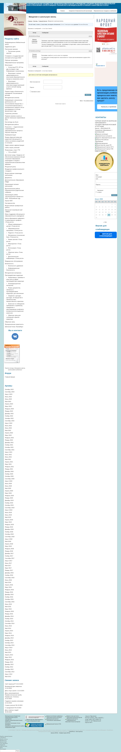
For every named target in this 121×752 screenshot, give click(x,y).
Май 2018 (8, 541)
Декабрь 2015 (9, 594)
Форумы (35, 21)
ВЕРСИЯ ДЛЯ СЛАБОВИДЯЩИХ (105, 235)
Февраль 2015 (9, 611)
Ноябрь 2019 (9, 503)
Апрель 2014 (9, 630)
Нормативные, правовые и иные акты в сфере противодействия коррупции (15, 279)
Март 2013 (8, 657)
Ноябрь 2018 (9, 532)
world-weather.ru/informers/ (15, 369)
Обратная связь (10, 322)
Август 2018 (8, 539)
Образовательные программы (14, 62)
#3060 (90, 51)
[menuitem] (60, 751)
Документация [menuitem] (3, 741)
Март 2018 (8, 546)
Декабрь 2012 (9, 664)
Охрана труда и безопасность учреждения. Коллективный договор (14, 93)
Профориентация (10, 135)
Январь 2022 (9, 440)
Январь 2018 (9, 551)
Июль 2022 (8, 425)
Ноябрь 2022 (9, 416)
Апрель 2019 (9, 519)
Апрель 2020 (9, 491)
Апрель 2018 (9, 544)
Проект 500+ (9, 200)
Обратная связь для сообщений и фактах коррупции (13, 317)
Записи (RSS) (54, 733)
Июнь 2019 (8, 515)
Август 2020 (8, 481)
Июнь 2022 (8, 428)
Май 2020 (8, 488)
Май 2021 (8, 459)
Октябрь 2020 (9, 476)
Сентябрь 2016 (9, 577)
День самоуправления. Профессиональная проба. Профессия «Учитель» (13, 695)
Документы (8, 177)
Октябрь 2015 (9, 599)
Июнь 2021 (8, 457)
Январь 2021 (9, 469)
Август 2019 (8, 510)
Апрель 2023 (9, 404)
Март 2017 (8, 568)
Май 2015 (8, 606)
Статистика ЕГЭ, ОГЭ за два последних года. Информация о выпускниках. (15, 69)
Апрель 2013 (9, 655)
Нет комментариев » (88, 100)
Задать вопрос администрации (14, 145)
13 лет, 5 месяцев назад (67, 24)
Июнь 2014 (8, 626)
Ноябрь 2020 (9, 474)
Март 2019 (8, 522)
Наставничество (10, 203)
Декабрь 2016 (9, 573)
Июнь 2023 (8, 399)
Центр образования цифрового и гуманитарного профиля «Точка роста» (14, 220)
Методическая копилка (12, 97)
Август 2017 (8, 560)
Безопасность (9, 263)
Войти (88, 94)
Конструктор (79, 731)
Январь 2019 (9, 527)
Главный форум (43, 21)
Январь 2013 (9, 662)
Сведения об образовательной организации (80, 10)
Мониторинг (8, 65)
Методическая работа (12, 124)
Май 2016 (8, 582)
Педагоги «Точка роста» (15, 233)
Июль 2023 (8, 396)
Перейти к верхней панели (6, 736)
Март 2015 (8, 609)
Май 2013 (8, 652)
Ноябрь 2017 (9, 556)
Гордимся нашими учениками (14, 701)
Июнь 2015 (8, 604)
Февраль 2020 (9, 495)
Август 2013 (8, 647)
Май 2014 (8, 628)
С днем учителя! (10, 705)
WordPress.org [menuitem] (3, 740)
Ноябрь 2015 (9, 597)
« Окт (105, 222)
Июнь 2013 (8, 650)
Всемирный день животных (13, 686)
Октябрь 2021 (9, 447)
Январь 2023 (9, 411)
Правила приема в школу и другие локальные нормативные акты (15, 117)
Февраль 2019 (9, 524)
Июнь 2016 (8, 580)
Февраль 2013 (9, 659)
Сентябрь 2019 (9, 507)
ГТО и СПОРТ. (12, 152)
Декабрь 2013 (9, 638)
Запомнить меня (35, 91)
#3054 (90, 36)
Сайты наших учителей (12, 147)
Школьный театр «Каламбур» (14, 326)
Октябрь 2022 (9, 418)
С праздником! (9, 707)
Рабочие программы (11, 60)
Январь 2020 (9, 498)
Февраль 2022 (9, 437)
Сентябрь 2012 (9, 671)
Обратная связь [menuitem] (3, 746)
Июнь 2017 (8, 563)
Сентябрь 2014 (9, 623)
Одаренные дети (10, 46)
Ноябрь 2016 (9, 575)
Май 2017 (8, 565)
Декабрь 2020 (9, 471)
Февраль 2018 (9, 548)
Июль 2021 (8, 454)
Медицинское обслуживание (14, 261)
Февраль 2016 (9, 589)
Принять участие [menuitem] (4, 739)
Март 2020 (8, 493)
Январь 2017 (9, 570)
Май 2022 (8, 430)
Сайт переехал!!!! (10, 684)
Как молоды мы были (11, 122)
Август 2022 (8, 423)
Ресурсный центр (10, 166)
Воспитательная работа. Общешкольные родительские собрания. (14, 190)
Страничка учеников (11, 113)
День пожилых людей (11, 710)
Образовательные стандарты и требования (105, 10)
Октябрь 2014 (9, 621)
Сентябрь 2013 (9, 645)
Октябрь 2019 (9, 505)
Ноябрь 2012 (9, 667)
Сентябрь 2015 (9, 601)
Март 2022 (8, 435)
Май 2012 (8, 676)
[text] (101, 151)
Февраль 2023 (9, 409)
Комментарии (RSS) (64, 733)
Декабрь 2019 (9, 500)
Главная (62, 10)
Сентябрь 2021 (9, 450)
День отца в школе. (11, 690)
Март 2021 (8, 464)
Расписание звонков (11, 49)
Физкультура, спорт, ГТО (12, 150)
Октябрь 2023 (9, 389)
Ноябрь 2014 (9, 618)
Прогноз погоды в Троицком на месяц (15, 368)
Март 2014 (8, 633)
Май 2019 (8, 517)
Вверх (81, 100)
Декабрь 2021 (9, 442)
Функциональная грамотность (14, 324)
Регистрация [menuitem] (3, 749)
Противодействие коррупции (14, 275)
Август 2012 (8, 674)
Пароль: (32, 87)
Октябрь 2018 (9, 534)
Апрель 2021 (9, 462)
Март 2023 (8, 406)
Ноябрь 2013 (9, 640)
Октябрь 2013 (9, 642)
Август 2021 (8, 452)
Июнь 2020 (8, 486)
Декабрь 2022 (9, 413)
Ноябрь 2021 (9, 445)
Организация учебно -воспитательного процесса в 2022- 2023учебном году (14, 196)
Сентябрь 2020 (9, 478)
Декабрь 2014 (9, 616)
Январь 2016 (9, 592)
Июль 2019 (8, 512)
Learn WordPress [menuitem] (4, 743)
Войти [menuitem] (1, 747)
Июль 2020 (8, 483)
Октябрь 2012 (9, 669)
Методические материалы (13, 273)
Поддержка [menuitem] (2, 744)
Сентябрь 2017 (9, 558)
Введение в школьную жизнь (42, 17)
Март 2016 (8, 587)
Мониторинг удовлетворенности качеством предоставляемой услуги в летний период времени (15, 85)
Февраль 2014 (9, 635)
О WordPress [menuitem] (3, 737)
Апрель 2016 (9, 585)
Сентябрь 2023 (9, 392)
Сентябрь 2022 (9, 420)
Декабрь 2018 (9, 529)
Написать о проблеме (108, 107)
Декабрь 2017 (9, 553)
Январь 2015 (9, 614)
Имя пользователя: (35, 82)
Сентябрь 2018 (9, 536)
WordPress (72, 731)
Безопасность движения (15, 266)
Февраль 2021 (9, 466)
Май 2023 (8, 401)
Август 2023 (8, 394)
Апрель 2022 (9, 433)
